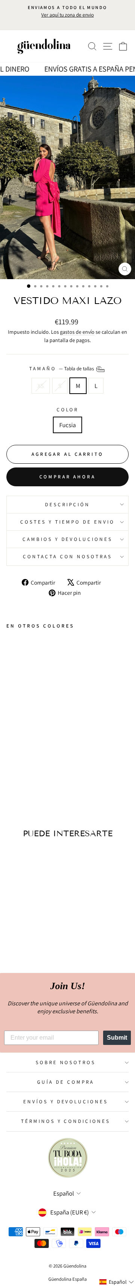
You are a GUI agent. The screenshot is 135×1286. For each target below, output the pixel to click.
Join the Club (67, 680)
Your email (27, 652)
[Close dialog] (130, 599)
